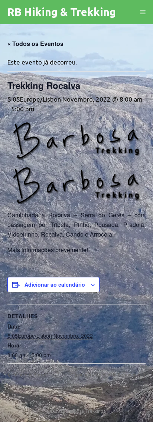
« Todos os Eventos (35, 43)
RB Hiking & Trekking (61, 12)
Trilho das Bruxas (30, 374)
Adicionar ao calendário (55, 284)
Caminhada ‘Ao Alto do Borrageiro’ (105, 374)
